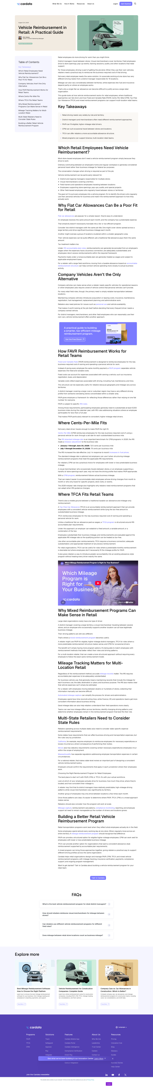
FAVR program (115, 368)
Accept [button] (109, 1084)
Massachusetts (64, 754)
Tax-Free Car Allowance (70, 507)
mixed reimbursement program (82, 638)
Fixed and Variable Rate (68, 362)
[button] (56, 3)
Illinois (60, 748)
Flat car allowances (66, 216)
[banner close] (112, 1058)
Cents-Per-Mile (64, 433)
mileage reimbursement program (85, 833)
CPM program (69, 475)
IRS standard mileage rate (72, 439)
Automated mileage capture (69, 695)
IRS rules (83, 404)
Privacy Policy (90, 1079)
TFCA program (108, 522)
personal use (101, 304)
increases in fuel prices (119, 452)
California (62, 741)
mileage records (106, 674)
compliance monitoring (105, 808)
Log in (115, 4)
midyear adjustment (72, 442)
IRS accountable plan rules (74, 248)
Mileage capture (65, 808)
